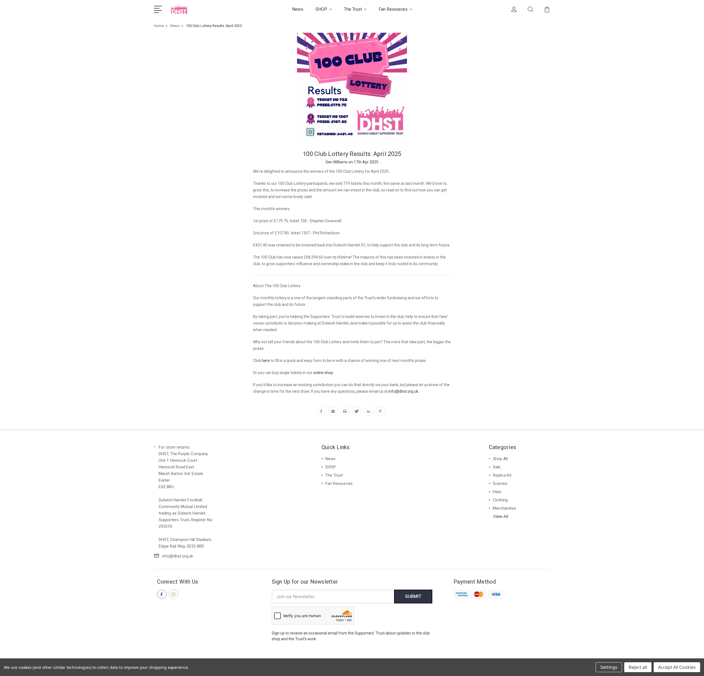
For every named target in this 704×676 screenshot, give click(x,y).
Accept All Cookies (677, 667)
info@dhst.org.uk (403, 391)
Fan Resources (393, 9)
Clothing (500, 500)
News (297, 9)
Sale (497, 467)
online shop (323, 372)
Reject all (638, 667)
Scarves (500, 483)
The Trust (353, 9)
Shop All (500, 458)
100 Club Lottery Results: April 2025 (352, 153)
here (266, 360)
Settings (608, 667)
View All (500, 516)
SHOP (321, 9)
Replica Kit (502, 475)
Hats (497, 491)
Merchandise (504, 508)
